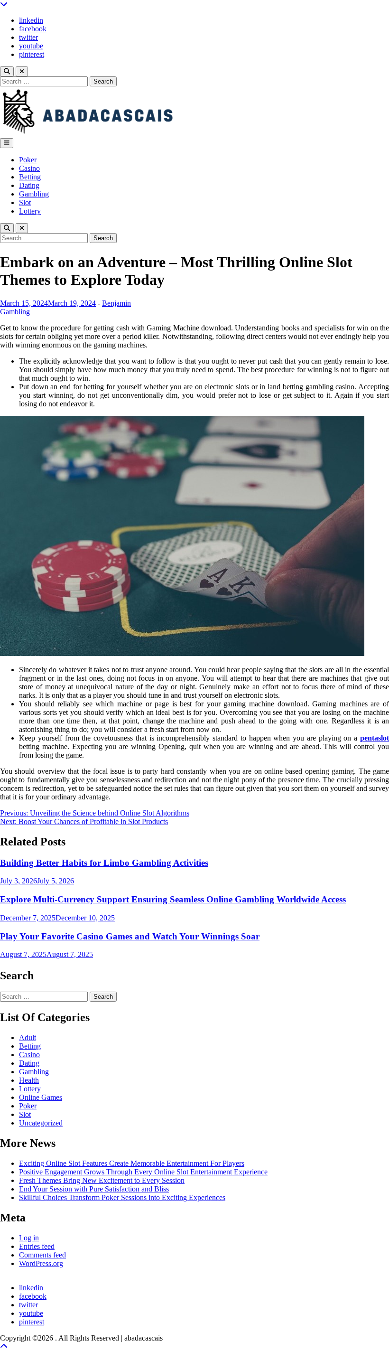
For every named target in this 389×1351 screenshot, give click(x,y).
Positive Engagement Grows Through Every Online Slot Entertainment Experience (143, 1172)
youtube (31, 46)
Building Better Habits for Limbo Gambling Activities (104, 863)
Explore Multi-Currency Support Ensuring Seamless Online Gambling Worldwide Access (173, 899)
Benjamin (116, 303)
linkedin (31, 20)
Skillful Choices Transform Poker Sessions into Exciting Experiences (122, 1197)
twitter (28, 37)
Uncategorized (41, 1123)
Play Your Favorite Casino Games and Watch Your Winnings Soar (129, 936)
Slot (25, 202)
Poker (28, 160)
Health (29, 1080)
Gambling (34, 194)
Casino (29, 168)
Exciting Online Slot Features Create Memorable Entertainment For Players (131, 1163)
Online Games (40, 1097)
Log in (29, 1238)
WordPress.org (41, 1263)
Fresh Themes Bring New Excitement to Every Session (102, 1180)
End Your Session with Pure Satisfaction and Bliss (94, 1189)
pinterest (31, 54)
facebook (32, 29)
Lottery (30, 211)
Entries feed (37, 1246)
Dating (29, 185)
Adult (27, 1037)
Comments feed (42, 1255)
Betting (30, 177)
